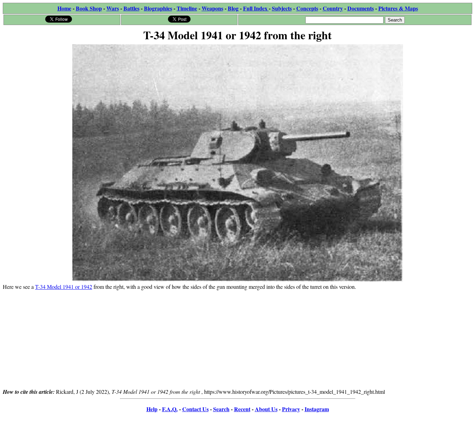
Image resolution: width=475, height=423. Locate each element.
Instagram (317, 409)
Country (333, 8)
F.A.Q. (170, 409)
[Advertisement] (237, 339)
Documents (360, 8)
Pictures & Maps (398, 8)
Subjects (282, 8)
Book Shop (89, 8)
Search (221, 409)
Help (152, 409)
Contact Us (195, 409)
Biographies (158, 8)
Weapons (212, 8)
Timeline (187, 8)
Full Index (256, 8)
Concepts (307, 8)
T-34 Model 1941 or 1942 (63, 286)
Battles (131, 8)
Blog (233, 8)
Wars (112, 8)
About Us (266, 409)
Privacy (291, 409)
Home (64, 8)
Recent (242, 409)
